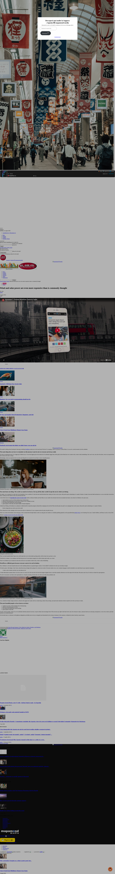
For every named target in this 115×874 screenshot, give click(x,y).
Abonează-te (45, 33)
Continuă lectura (57, 37)
